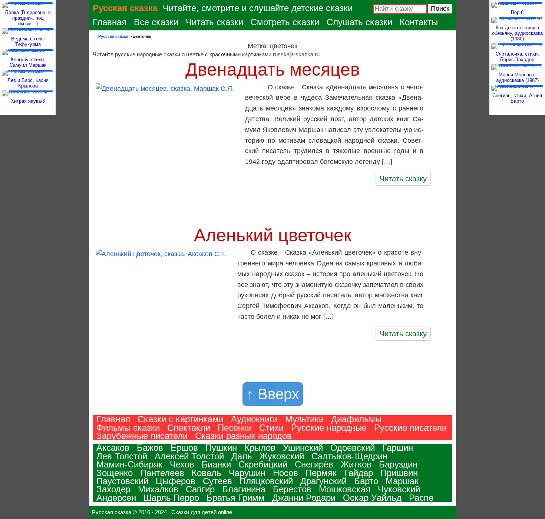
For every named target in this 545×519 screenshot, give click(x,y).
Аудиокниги (254, 419)
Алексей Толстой (189, 456)
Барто (366, 481)
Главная (109, 22)
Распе (421, 498)
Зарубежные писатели (142, 436)
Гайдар (358, 473)
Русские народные (329, 428)
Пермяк (321, 473)
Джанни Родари (304, 498)
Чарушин (247, 473)
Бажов (150, 448)
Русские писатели (410, 428)
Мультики (304, 419)
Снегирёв (314, 464)
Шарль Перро (171, 498)
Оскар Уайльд (372, 498)
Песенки (235, 428)
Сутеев (217, 481)
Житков (356, 464)
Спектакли (188, 428)
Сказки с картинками (181, 419)
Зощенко (114, 473)
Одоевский (352, 448)
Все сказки (156, 22)
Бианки (216, 464)
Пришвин (399, 473)
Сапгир (200, 489)
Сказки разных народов (243, 436)
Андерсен (116, 498)
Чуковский (399, 489)
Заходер (113, 489)
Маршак (402, 481)
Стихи (271, 428)
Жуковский (282, 456)
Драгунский (323, 481)
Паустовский (122, 481)
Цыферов (175, 481)
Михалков (158, 489)
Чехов (182, 464)
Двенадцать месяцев (272, 69)
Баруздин (398, 464)
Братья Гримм (236, 498)
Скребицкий (262, 464)
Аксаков (112, 448)
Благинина (243, 489)
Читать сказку (403, 179)
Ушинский (303, 448)
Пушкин (221, 448)
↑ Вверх (272, 394)
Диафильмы (356, 419)
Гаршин (397, 448)
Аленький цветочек (272, 235)
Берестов (292, 489)
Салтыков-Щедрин (349, 456)
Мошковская (344, 489)
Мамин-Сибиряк (129, 464)
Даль (241, 456)
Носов (285, 473)
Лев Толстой (121, 456)
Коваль (206, 473)
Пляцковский (266, 481)
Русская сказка (125, 8)
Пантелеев (162, 473)
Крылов (259, 448)
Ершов (184, 448)
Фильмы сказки (128, 428)
